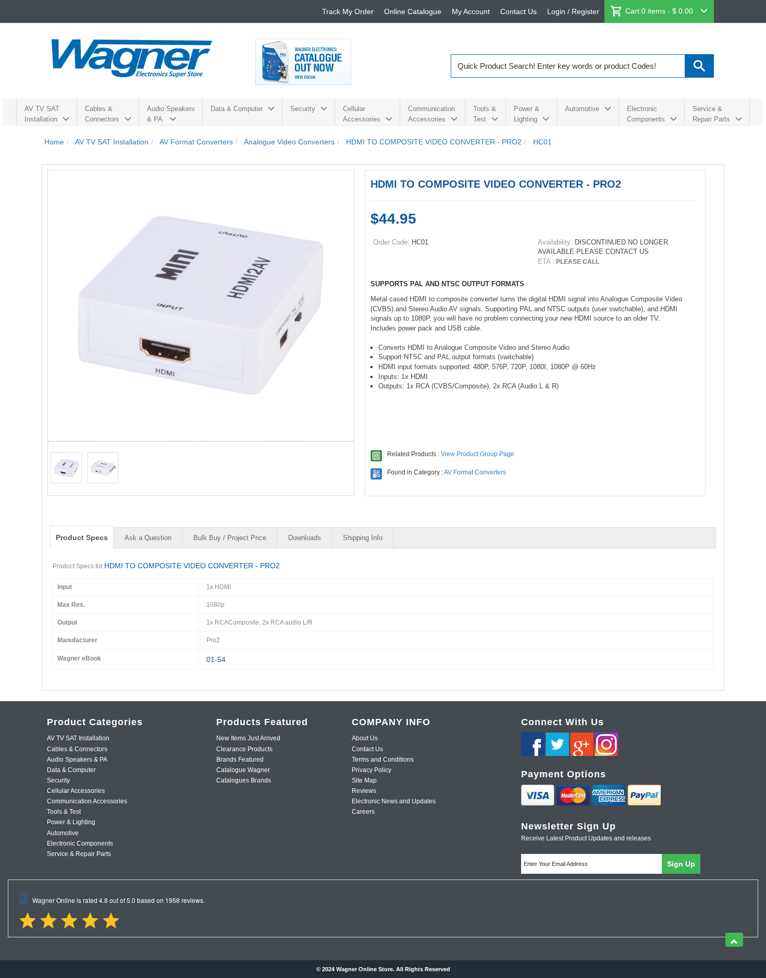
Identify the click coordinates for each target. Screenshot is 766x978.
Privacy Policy (371, 770)
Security (302, 109)
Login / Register (573, 11)
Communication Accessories (431, 114)
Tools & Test (484, 114)
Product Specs (82, 537)
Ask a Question (148, 538)
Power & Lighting (526, 114)
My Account (471, 11)
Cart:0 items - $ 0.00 (660, 11)
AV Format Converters (475, 472)
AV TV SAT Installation (41, 114)
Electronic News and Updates (394, 801)
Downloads (304, 538)
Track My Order (348, 11)
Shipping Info (362, 538)
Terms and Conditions (383, 759)
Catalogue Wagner (243, 770)
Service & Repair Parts (711, 114)
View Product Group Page (477, 454)
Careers (363, 811)
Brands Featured (240, 759)
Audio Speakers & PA (171, 114)
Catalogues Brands (243, 780)
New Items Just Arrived (248, 738)
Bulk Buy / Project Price (229, 538)
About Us (365, 738)
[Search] (699, 66)
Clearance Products (244, 749)
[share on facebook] (533, 744)
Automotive (582, 109)
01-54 (216, 659)
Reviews (364, 790)
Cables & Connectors (102, 114)
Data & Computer (237, 109)
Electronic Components (646, 114)
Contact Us (518, 11)
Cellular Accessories (361, 114)
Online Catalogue (412, 11)
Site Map (364, 780)
